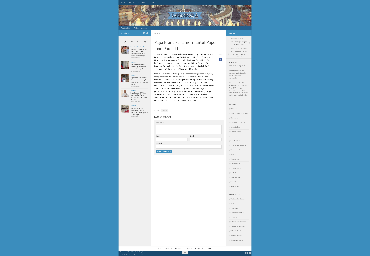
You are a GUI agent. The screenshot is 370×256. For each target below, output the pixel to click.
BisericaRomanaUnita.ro (239, 113)
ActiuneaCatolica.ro (238, 199)
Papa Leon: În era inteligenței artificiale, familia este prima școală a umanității (139, 111)
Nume (158, 136)
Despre (122, 2)
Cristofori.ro (235, 127)
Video (136, 28)
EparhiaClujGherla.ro (238, 141)
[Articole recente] (124, 42)
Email (192, 136)
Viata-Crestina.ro (237, 240)
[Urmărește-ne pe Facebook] (144, 33)
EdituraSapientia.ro (237, 213)
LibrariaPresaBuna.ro (238, 222)
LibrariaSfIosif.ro (237, 231)
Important (164, 110)
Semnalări (134, 47)
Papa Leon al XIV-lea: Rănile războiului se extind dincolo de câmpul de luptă (139, 96)
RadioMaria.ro (236, 177)
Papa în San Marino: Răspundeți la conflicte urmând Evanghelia (138, 66)
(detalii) (234, 78)
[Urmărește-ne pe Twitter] (147, 33)
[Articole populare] (131, 42)
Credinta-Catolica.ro (238, 122)
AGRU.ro (234, 203)
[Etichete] (145, 42)
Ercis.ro (233, 154)
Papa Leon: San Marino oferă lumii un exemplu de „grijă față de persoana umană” (139, 81)
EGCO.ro (234, 136)
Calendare (131, 2)
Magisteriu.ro (235, 159)
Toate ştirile (125, 28)
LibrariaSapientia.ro (238, 226)
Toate (159, 248)
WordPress (129, 255)
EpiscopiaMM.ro (236, 150)
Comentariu (160, 123)
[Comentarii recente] (138, 42)
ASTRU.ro (234, 208)
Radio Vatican (235, 173)
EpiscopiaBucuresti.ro (238, 145)
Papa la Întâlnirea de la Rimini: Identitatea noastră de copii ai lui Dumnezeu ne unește (138, 52)
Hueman (136, 255)
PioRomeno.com (236, 235)
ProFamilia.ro (235, 168)
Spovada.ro (235, 186)
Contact (151, 2)
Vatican (157, 33)
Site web (159, 143)
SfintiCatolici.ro (236, 182)
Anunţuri (144, 28)
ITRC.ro (234, 217)
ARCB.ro (234, 109)
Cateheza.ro (235, 118)
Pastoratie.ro (235, 164)
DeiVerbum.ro (236, 132)
